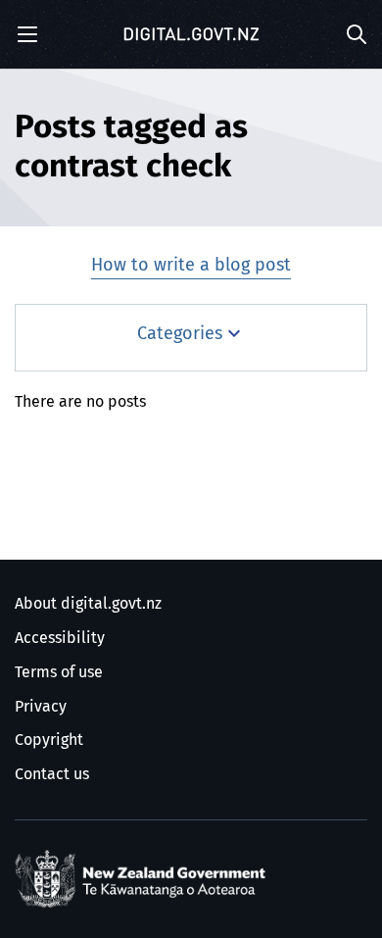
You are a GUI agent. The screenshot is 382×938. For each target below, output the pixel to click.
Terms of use (59, 672)
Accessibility (60, 638)
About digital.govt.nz (88, 604)
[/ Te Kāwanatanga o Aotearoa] (144, 879)
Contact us (52, 774)
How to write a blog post (191, 265)
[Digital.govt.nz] (191, 34)
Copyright (49, 740)
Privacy (41, 707)
